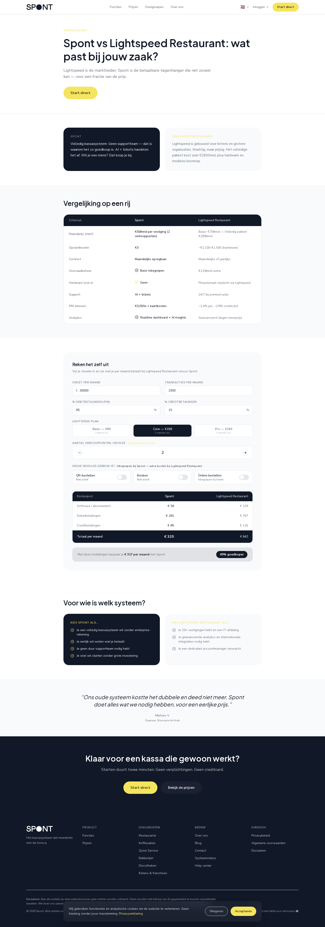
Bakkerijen (146, 858)
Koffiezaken (147, 843)
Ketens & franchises (153, 873)
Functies (116, 7)
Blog (198, 843)
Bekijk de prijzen (181, 787)
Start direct (285, 7)
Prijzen (133, 7)
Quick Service (148, 850)
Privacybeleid (260, 835)
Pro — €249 (223, 430)
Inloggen (259, 7)
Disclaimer (258, 850)
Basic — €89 (102, 430)
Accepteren (243, 911)
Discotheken (147, 866)
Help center (203, 866)
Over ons (177, 7)
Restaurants (147, 835)
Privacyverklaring (131, 914)
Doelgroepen (154, 7)
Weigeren (216, 911)
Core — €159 (162, 430)
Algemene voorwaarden (268, 843)
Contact (200, 850)
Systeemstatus (205, 858)
